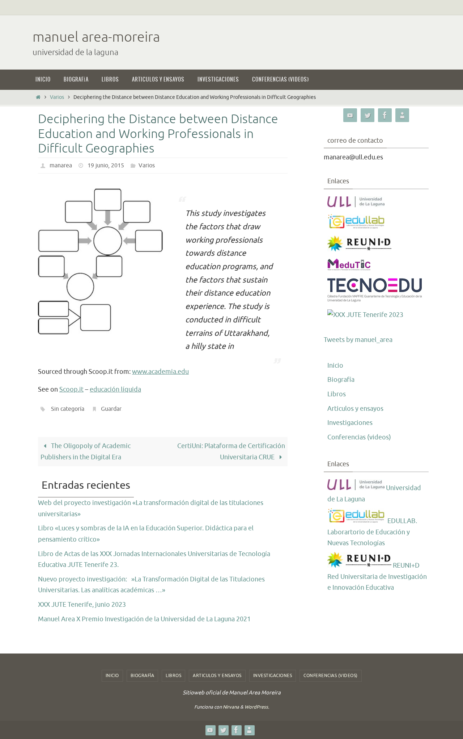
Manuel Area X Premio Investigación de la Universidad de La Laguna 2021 (144, 619)
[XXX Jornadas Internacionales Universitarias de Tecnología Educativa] (365, 315)
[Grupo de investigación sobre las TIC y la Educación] (356, 227)
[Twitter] (367, 115)
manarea (61, 165)
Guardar (111, 409)
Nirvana (231, 707)
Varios (57, 97)
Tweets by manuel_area (358, 340)
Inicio (335, 366)
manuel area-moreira (96, 37)
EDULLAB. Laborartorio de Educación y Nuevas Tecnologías (372, 532)
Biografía (340, 380)
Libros (336, 394)
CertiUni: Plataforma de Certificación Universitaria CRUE (231, 451)
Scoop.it (71, 389)
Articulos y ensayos (355, 409)
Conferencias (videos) (359, 437)
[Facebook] (385, 115)
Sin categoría (67, 409)
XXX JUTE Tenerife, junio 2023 (82, 605)
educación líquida (115, 389)
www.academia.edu (160, 372)
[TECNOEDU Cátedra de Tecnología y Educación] (374, 300)
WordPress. (257, 707)
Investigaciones (350, 423)
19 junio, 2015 (106, 165)
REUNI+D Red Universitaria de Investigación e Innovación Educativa (377, 576)
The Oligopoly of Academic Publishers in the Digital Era (86, 451)
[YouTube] (350, 115)
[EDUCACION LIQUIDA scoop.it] (402, 115)
